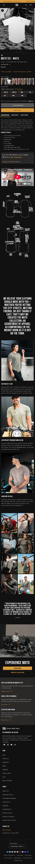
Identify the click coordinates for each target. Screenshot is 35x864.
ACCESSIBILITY (7, 809)
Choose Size (17, 668)
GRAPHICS (6, 762)
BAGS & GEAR (7, 773)
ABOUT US (6, 791)
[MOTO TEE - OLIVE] (25, 81)
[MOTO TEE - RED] (20, 81)
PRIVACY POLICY (7, 813)
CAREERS (5, 805)
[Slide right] (20, 52)
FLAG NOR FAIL (11, 855)
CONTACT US (6, 802)
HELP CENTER (7, 830)
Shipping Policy (5, 691)
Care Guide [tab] (24, 115)
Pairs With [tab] (14, 115)
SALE (4, 777)
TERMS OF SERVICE (8, 816)
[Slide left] (14, 52)
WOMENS (5, 769)
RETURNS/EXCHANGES (9, 798)
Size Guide (20, 89)
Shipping (5, 161)
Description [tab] (5, 115)
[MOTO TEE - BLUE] (31, 81)
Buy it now (17, 110)
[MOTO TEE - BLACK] (3, 81)
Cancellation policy (18, 860)
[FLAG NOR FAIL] (2, 55)
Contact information (27, 858)
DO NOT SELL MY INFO (9, 820)
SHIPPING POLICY (8, 795)
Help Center (4, 704)
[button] (4, 5)
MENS (4, 766)
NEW (4, 755)
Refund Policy (5, 720)
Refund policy (20, 855)
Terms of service (9, 858)
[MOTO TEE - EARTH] (14, 81)
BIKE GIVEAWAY (7, 780)
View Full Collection (17, 672)
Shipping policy (17, 858)
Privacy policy (28, 855)
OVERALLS (6, 758)
